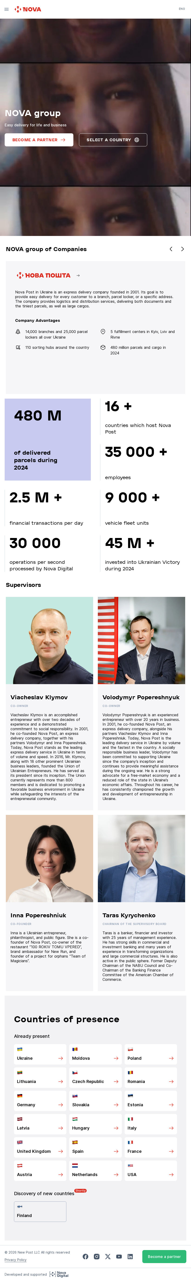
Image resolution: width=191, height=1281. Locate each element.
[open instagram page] (96, 1257)
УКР (181, 15)
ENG (182, 8)
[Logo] (28, 9)
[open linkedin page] (130, 1257)
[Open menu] (6, 9)
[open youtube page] (119, 1257)
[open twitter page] (108, 1257)
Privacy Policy (16, 1260)
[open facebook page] (85, 1257)
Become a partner (164, 1256)
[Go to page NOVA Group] (95, 327)
